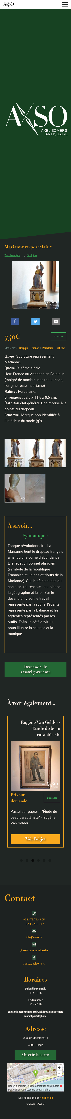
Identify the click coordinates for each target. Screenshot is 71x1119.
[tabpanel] (35, 781)
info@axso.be (34, 937)
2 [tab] (27, 861)
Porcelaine (47, 348)
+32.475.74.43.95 (34, 919)
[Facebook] (15, 321)
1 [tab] (21, 861)
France (35, 348)
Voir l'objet (35, 839)
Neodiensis (46, 1098)
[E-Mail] (56, 321)
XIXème (61, 348)
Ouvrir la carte (35, 1055)
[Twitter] (35, 321)
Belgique (23, 348)
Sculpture (32, 255)
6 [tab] (50, 861)
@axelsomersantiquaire (34, 950)
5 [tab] (44, 861)
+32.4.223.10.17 (34, 924)
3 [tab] (33, 861)
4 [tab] (38, 861)
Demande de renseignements (35, 669)
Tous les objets (12, 255)
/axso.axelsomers (34, 963)
